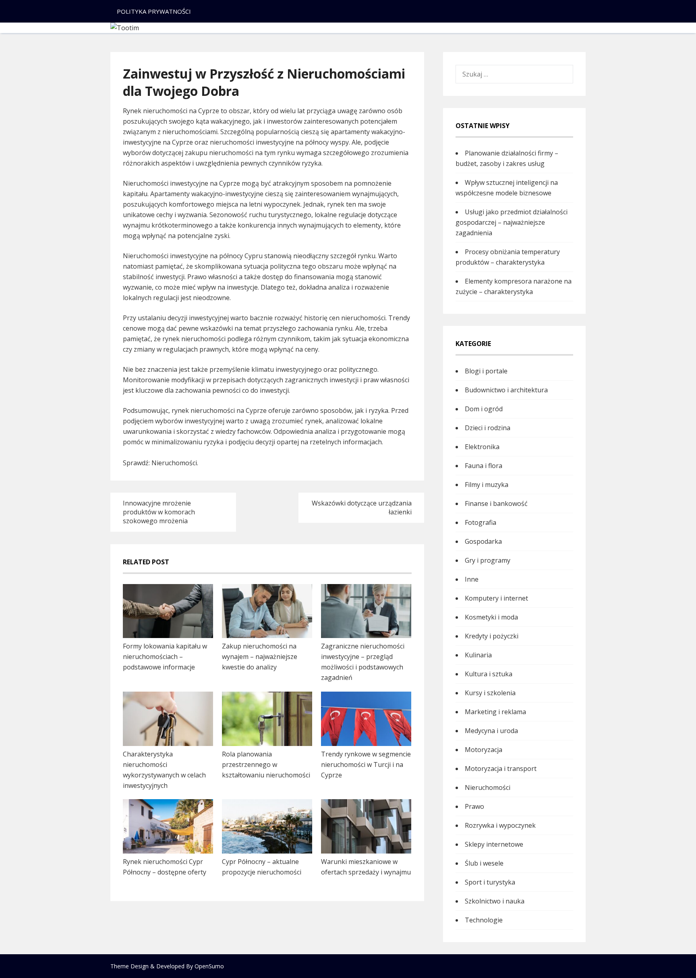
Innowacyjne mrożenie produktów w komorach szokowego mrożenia (159, 512)
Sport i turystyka (490, 882)
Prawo (474, 806)
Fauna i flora (483, 465)
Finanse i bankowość (496, 503)
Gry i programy (487, 560)
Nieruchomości (174, 462)
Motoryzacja (483, 749)
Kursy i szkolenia (490, 692)
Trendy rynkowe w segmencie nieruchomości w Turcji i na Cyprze (366, 764)
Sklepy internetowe (494, 844)
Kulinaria (478, 655)
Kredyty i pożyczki (491, 636)
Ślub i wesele (484, 863)
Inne (471, 579)
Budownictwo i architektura (506, 389)
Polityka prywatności (154, 11)
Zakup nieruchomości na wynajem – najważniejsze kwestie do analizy (259, 656)
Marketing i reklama (495, 711)
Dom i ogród (484, 408)
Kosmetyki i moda (491, 617)
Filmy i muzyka (486, 484)
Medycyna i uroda (491, 730)
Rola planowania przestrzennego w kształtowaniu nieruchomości (266, 764)
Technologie (484, 920)
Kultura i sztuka (488, 673)
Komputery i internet (496, 598)
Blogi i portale (486, 371)
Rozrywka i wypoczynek (500, 825)
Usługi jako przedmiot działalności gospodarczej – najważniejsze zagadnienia (512, 222)
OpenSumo (209, 966)
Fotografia (480, 522)
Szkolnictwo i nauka (494, 901)
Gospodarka (483, 541)
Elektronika (482, 446)
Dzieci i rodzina (487, 427)
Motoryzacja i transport (500, 768)
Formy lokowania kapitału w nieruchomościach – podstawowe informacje (165, 656)
